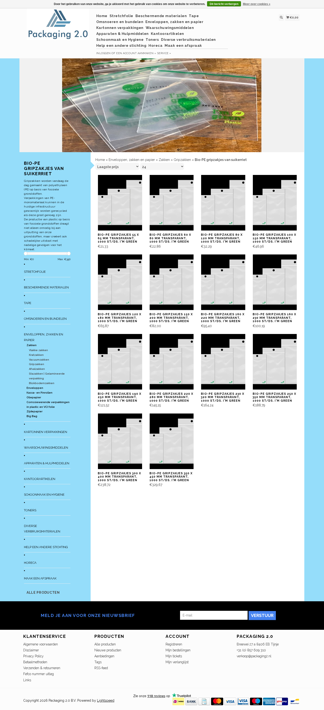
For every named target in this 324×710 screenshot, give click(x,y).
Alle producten (43, 592)
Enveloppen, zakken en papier (174, 22)
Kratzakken (36, 355)
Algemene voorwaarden (40, 644)
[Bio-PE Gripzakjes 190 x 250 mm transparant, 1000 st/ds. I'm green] (123, 361)
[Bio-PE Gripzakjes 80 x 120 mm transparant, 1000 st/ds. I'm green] (226, 202)
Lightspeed (105, 700)
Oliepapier (34, 397)
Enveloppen (35, 388)
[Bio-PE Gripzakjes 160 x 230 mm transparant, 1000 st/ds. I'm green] (278, 282)
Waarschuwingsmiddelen (170, 28)
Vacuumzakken (39, 359)
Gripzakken (36, 364)
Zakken (32, 345)
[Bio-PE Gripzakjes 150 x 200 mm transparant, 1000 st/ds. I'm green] (175, 282)
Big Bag (32, 416)
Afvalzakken (37, 369)
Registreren (174, 644)
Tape (194, 16)
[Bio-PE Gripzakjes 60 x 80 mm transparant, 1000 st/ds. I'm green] (175, 202)
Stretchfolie (121, 16)
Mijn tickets (174, 656)
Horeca (155, 45)
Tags (98, 662)
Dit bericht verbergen (224, 4)
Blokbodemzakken (41, 383)
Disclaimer (31, 650)
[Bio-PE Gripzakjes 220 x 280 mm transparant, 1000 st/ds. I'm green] (175, 361)
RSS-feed (101, 668)
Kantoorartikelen (167, 34)
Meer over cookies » (256, 4)
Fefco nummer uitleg (38, 674)
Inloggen (103, 53)
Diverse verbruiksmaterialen (188, 40)
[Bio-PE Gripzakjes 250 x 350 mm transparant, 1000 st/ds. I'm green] (278, 361)
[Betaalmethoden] (178, 701)
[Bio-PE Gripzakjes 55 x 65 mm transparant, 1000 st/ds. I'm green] (123, 202)
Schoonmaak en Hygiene (120, 40)
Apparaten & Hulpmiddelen (122, 34)
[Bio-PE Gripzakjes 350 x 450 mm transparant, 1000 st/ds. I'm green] (175, 441)
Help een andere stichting (121, 45)
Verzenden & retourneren (41, 668)
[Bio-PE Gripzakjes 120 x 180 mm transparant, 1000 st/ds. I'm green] (123, 282)
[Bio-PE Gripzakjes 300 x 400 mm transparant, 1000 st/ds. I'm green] (123, 441)
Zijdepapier (34, 411)
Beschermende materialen (161, 16)
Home (101, 16)
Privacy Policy (33, 656)
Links (27, 680)
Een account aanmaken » (136, 53)
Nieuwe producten (107, 650)
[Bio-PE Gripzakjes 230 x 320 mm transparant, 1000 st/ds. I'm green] (226, 361)
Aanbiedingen (104, 656)
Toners (152, 40)
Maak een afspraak (183, 45)
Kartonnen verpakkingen (119, 28)
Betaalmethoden (35, 662)
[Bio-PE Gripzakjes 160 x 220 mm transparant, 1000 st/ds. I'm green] (226, 282)
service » (164, 53)
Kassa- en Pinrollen (39, 392)
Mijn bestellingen (178, 650)
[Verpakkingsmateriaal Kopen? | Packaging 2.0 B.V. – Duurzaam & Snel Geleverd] (58, 26)
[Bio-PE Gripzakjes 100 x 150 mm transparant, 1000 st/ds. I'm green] (278, 202)
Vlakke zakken (38, 350)
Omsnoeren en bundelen (119, 22)
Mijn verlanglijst (177, 662)
